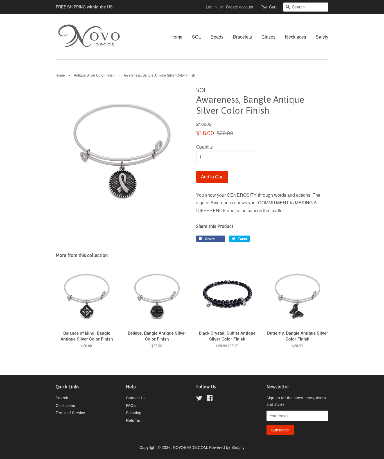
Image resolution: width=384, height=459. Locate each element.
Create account (239, 7)
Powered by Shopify (227, 447)
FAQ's (131, 405)
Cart (273, 7)
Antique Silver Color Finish (94, 75)
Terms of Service (70, 412)
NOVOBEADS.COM (190, 447)
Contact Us (136, 397)
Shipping (133, 412)
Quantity (204, 147)
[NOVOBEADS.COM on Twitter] (199, 399)
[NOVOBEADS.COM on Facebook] (209, 399)
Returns (133, 420)
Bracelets (242, 36)
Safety (322, 36)
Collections (65, 405)
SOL (196, 36)
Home (176, 36)
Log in (211, 7)
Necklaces (295, 36)
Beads (217, 36)
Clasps (268, 36)
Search (62, 397)
